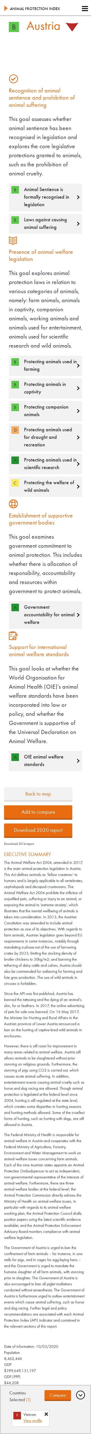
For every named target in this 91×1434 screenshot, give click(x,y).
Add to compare (38, 812)
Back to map (38, 794)
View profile (33, 1421)
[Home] (6, 9)
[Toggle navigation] (85, 8)
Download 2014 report (19, 844)
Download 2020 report (38, 830)
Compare (58, 1395)
